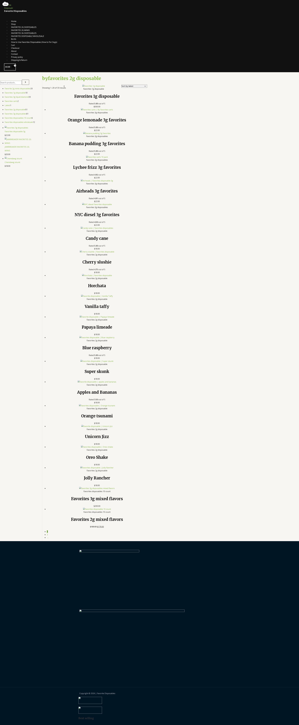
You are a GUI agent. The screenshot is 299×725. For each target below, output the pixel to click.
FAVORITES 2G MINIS (20, 30)
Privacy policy (17, 57)
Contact (14, 54)
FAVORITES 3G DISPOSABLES (23, 33)
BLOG (13, 39)
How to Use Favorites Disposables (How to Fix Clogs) (34, 42)
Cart (13, 45)
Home (13, 21)
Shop (13, 24)
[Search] (25, 82)
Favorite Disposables (15, 11)
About (13, 51)
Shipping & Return (19, 60)
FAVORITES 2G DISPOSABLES (23, 27)
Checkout (15, 48)
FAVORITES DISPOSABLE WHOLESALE (27, 36)
